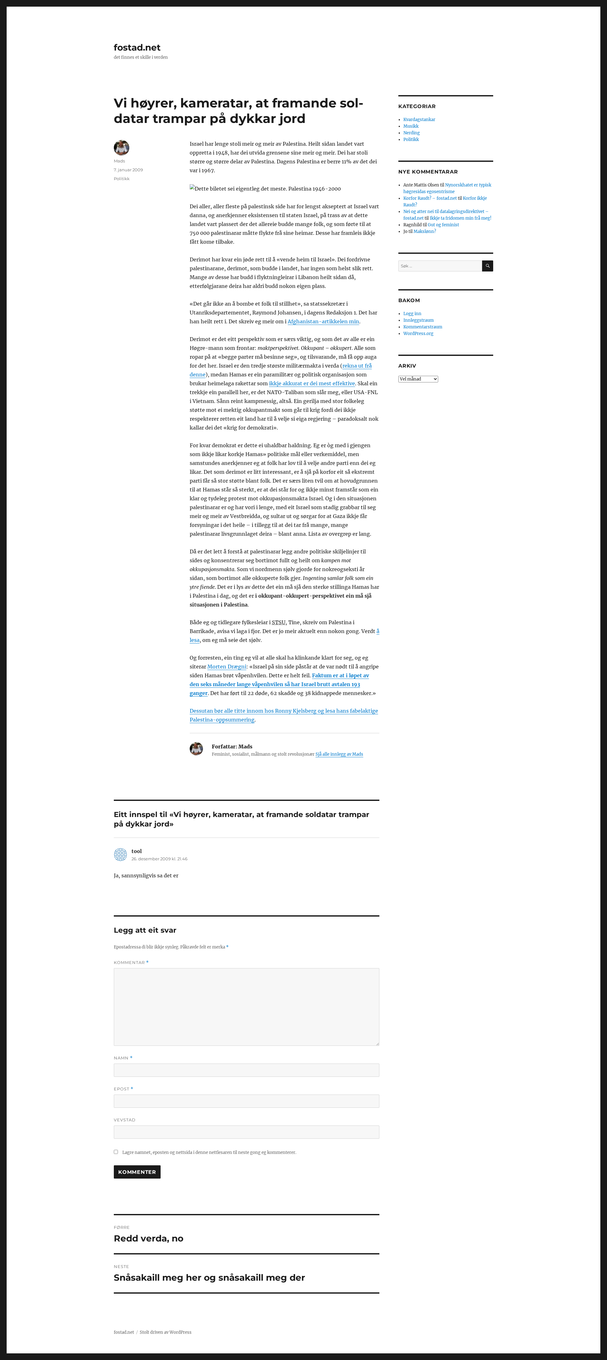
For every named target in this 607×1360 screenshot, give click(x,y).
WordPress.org (418, 333)
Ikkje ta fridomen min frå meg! (461, 218)
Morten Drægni (226, 666)
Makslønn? (425, 231)
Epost (123, 1089)
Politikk (122, 178)
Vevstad (125, 1119)
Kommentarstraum (422, 327)
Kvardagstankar (419, 119)
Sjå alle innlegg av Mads (339, 754)
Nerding (411, 133)
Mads (119, 160)
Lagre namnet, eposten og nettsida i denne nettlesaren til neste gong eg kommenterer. (209, 1152)
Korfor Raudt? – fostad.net (430, 198)
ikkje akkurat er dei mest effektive (312, 383)
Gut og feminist (443, 225)
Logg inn (412, 313)
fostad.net (137, 47)
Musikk (411, 126)
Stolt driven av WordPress (166, 1332)
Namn (123, 1058)
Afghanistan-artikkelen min (323, 321)
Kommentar (131, 962)
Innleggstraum (418, 320)
